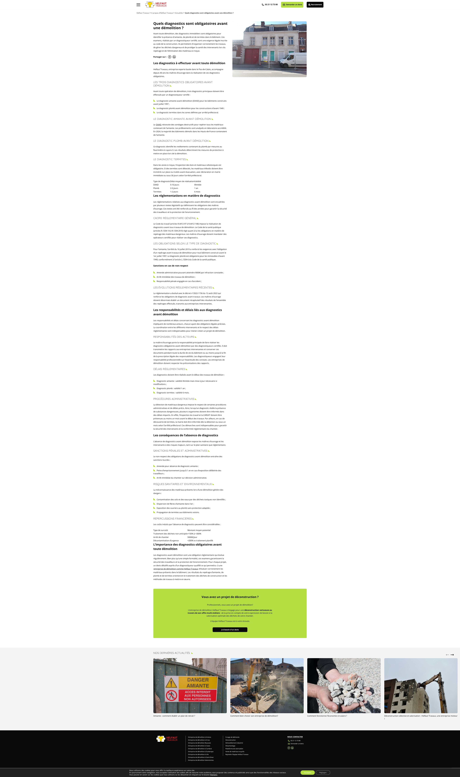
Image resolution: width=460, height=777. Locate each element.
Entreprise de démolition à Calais (199, 746)
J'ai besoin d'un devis (230, 630)
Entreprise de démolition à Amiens (199, 737)
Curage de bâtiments (232, 737)
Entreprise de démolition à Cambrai (200, 749)
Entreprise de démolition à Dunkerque (200, 751)
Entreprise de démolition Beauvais (199, 743)
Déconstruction (230, 740)
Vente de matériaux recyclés (234, 751)
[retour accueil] (156, 4)
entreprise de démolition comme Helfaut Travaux (176, 568)
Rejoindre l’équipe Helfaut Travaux (236, 754)
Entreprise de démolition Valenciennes (201, 760)
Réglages (213, 775)
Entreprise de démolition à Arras (199, 740)
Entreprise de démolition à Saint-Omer (201, 757)
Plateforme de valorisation (234, 749)
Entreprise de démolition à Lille (198, 754)
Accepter (307, 772)
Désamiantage (230, 746)
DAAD (159, 124)
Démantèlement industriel (234, 743)
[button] (452, 654)
